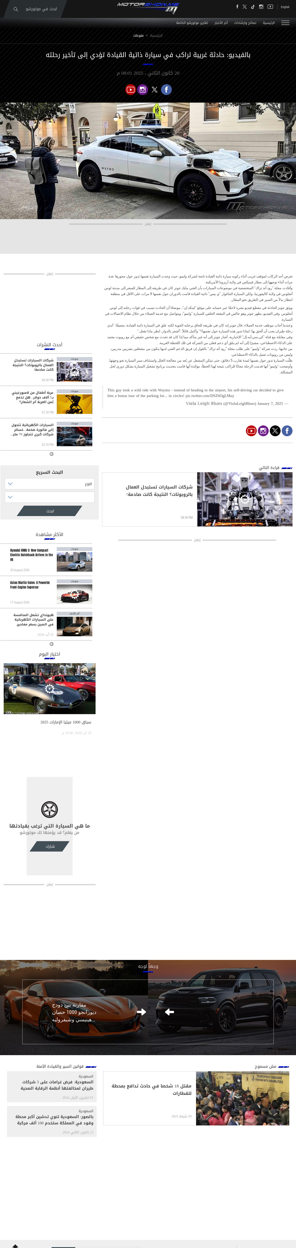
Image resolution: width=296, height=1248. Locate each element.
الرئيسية (269, 23)
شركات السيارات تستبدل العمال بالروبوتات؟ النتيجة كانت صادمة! (33, 365)
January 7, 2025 (270, 403)
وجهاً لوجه (148, 966)
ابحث (32, 511)
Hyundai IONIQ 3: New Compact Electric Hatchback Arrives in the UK (31, 555)
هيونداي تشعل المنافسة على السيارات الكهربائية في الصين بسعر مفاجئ (33, 620)
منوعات (138, 35)
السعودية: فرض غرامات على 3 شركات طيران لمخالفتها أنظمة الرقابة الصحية (57, 1085)
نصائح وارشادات (245, 23)
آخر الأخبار (221, 23)
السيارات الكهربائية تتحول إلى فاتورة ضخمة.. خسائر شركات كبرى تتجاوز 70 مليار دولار (32, 430)
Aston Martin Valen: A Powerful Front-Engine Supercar (30, 585)
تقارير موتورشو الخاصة (192, 23)
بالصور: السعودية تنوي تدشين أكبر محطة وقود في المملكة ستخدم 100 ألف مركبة (54, 1120)
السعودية (86, 1076)
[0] (166, 89)
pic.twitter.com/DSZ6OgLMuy (210, 395)
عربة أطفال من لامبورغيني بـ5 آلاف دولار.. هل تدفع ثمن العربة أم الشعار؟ (33, 397)
